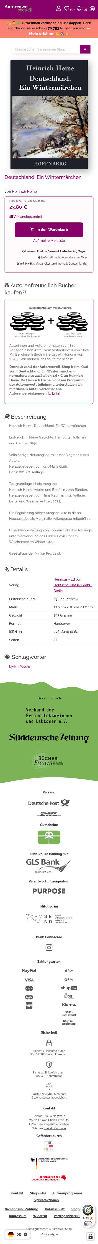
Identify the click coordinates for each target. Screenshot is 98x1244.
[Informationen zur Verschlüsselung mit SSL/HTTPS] (49, 1045)
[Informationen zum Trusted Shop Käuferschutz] (49, 1088)
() (72, 10)
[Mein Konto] (59, 9)
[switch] (88, 1223)
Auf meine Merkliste (49, 241)
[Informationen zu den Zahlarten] (29, 973)
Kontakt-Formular (55, 1128)
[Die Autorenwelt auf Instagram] (49, 949)
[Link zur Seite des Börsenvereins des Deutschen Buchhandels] (49, 1180)
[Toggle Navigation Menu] (93, 9)
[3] (58, 393)
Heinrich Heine (24, 191)
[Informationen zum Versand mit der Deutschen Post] (49, 805)
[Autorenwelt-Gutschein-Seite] (49, 843)
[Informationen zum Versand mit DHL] (49, 816)
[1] (50, 393)
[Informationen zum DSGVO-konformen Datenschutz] (49, 1066)
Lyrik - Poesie (19, 667)
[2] (54, 393)
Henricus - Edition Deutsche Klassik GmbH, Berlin (73, 585)
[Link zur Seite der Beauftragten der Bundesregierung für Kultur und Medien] (49, 1172)
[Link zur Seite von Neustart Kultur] (49, 1151)
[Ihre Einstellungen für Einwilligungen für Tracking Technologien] (90, 1236)
